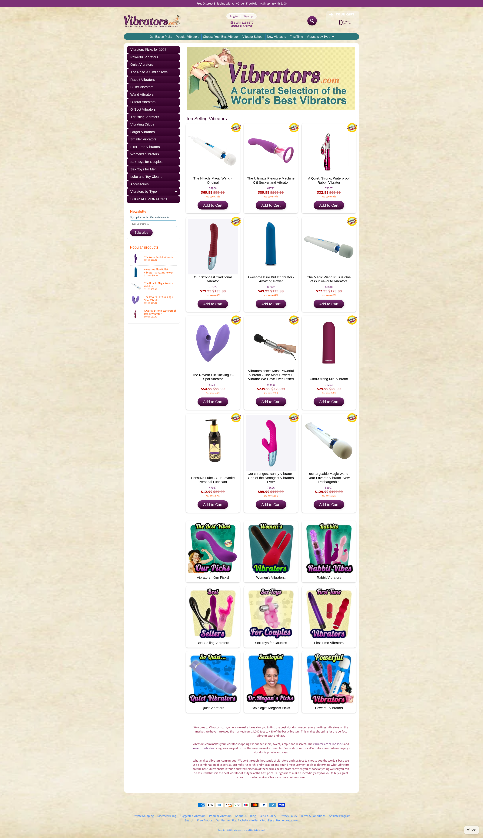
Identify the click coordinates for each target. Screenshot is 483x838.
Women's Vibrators (144, 154)
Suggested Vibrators (192, 816)
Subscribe (141, 232)
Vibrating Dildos (142, 124)
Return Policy (267, 816)
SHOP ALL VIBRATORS (148, 199)
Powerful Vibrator (203, 748)
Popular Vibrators (187, 36)
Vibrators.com (240, 830)
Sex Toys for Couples (146, 162)
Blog (253, 816)
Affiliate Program (339, 816)
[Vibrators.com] (155, 21)
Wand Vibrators (142, 94)
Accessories (139, 184)
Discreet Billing (166, 816)
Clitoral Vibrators (142, 102)
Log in (234, 16)
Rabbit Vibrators (142, 80)
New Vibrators (276, 36)
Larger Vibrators (142, 132)
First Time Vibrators (145, 147)
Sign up (248, 16)
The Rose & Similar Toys (149, 72)
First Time (296, 36)
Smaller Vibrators (143, 139)
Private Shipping (143, 816)
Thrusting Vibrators (144, 117)
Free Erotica (204, 820)
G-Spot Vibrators (143, 109)
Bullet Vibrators (141, 87)
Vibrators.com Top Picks (328, 744)
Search (189, 820)
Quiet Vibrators (141, 64)
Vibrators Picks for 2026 (148, 50)
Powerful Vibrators (144, 57)
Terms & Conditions (313, 816)
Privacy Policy (288, 816)
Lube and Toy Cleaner (147, 177)
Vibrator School (252, 36)
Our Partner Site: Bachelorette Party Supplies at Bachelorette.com (257, 820)
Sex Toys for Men (143, 169)
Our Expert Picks (161, 36)
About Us (241, 816)
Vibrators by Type (321, 37)
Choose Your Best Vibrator (221, 36)
